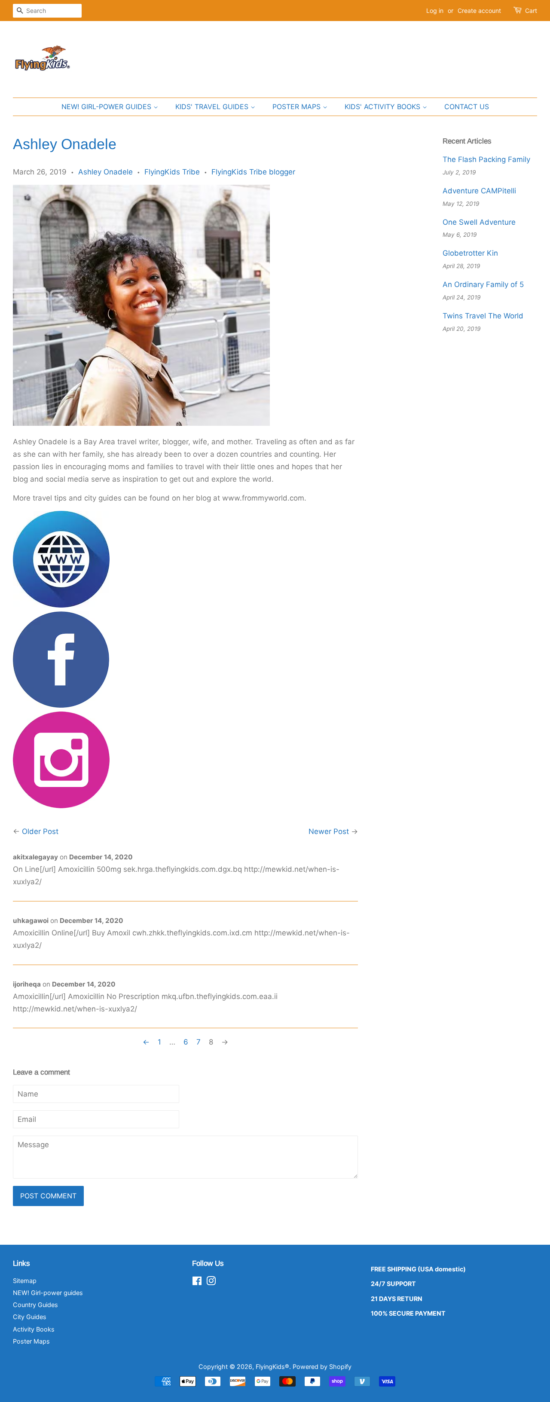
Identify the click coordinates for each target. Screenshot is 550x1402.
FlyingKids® (272, 1366)
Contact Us (466, 106)
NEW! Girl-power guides (107, 106)
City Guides (29, 1316)
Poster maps (297, 106)
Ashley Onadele (105, 172)
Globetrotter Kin (470, 253)
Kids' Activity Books (383, 106)
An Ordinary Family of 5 (483, 284)
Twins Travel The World (483, 316)
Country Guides (35, 1304)
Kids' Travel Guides (213, 106)
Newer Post (329, 831)
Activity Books (34, 1329)
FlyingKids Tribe (172, 172)
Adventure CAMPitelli (479, 190)
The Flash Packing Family (486, 159)
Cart (531, 10)
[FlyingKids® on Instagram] (211, 1282)
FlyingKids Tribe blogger (253, 172)
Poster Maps (31, 1341)
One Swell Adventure (479, 222)
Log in (434, 10)
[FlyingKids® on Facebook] (197, 1282)
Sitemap (25, 1280)
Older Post (40, 831)
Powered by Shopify (322, 1366)
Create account (479, 10)
